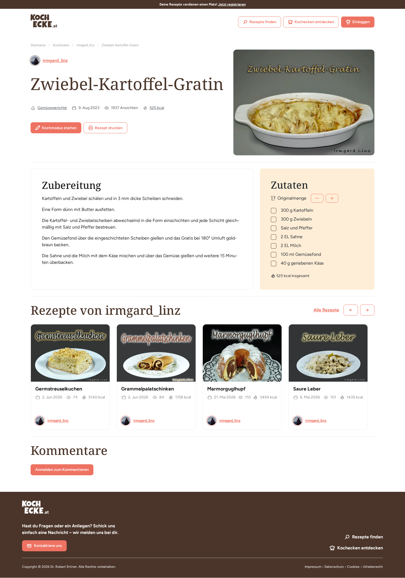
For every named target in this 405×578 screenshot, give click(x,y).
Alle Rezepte (326, 310)
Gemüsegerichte (52, 107)
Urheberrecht (373, 567)
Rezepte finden (262, 22)
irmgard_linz (85, 45)
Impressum (313, 567)
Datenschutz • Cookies (342, 567)
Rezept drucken (109, 128)
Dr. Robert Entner (63, 567)
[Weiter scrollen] (367, 310)
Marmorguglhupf (226, 389)
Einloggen (361, 22)
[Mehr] (332, 198)
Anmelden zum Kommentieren (62, 469)
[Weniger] (317, 198)
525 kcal (157, 107)
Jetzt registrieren (232, 4)
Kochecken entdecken (314, 22)
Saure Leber (307, 389)
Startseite (38, 45)
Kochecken (61, 45)
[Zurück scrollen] (351, 310)
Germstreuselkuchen (58, 389)
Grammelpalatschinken (147, 389)
